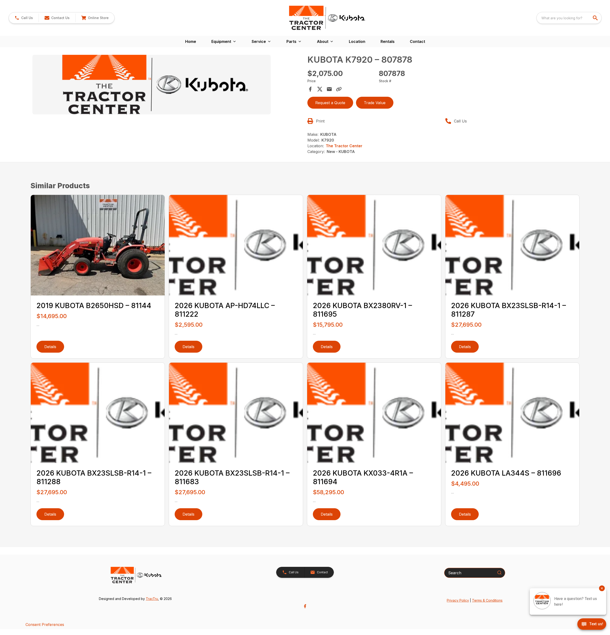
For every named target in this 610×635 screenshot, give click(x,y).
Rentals (388, 41)
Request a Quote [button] (330, 102)
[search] (595, 17)
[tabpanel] (167, 85)
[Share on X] (320, 89)
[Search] (499, 572)
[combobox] (569, 18)
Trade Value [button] (375, 102)
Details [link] (50, 346)
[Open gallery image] (151, 84)
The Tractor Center (344, 145)
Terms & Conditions (487, 600)
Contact (417, 41)
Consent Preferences (44, 624)
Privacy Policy (458, 600)
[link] (94, 18)
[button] (24, 18)
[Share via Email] (329, 89)
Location (357, 41)
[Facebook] (305, 606)
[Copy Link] (339, 89)
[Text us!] (592, 624)
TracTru (152, 599)
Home (190, 41)
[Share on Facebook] (310, 89)
